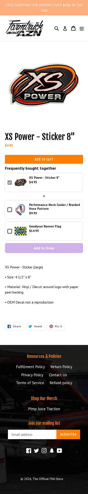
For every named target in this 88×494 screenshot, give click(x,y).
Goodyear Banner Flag (45, 226)
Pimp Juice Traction (44, 408)
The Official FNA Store (48, 479)
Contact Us (58, 374)
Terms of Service (30, 382)
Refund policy (61, 382)
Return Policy (61, 366)
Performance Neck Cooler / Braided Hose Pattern (54, 207)
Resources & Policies (44, 356)
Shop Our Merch (44, 398)
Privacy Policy (32, 374)
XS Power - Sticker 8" (44, 178)
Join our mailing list (44, 423)
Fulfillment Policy (30, 366)
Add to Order (44, 248)
